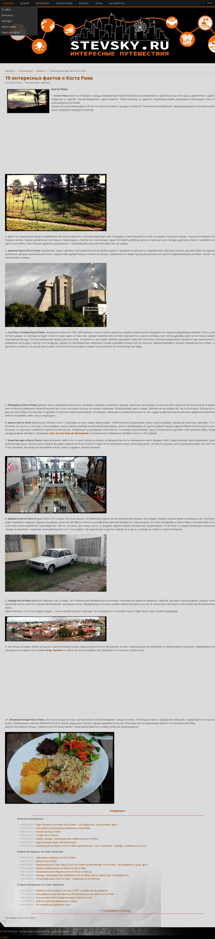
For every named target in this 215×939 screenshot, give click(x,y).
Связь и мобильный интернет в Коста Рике (61, 868)
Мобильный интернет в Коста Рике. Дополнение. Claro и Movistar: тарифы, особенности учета (91, 845)
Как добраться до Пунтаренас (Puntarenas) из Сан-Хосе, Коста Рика (75, 894)
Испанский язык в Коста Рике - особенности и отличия (68, 878)
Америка (40, 70)
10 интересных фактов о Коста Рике (49, 78)
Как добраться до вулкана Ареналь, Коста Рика (63, 828)
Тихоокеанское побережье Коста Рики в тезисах (64, 871)
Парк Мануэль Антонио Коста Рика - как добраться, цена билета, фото (76, 824)
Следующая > (118, 810)
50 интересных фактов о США (53, 904)
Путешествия (26, 70)
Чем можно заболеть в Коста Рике (55, 857)
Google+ (4, 937)
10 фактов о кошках (47, 835)
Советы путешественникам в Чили (56, 901)
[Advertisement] (106, 138)
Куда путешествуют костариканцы (56, 842)
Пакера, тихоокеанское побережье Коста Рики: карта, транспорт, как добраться (82, 875)
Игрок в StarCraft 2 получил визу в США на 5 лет (64, 897)
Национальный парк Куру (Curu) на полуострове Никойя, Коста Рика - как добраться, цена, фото (92, 864)
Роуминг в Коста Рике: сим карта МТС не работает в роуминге (72, 890)
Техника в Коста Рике (48, 831)
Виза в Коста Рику (46, 861)
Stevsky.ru (10, 70)
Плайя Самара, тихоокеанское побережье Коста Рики (67, 838)
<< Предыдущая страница (115, 910)
